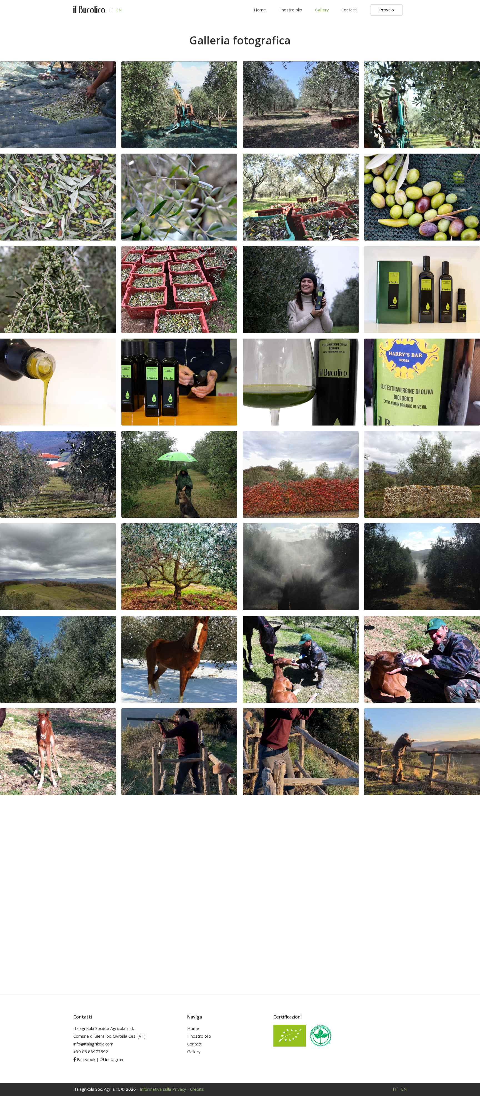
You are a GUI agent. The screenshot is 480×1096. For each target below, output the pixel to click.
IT (111, 10)
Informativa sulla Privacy (163, 1089)
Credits (197, 1089)
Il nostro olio (290, 9)
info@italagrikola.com (93, 1044)
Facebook (85, 1059)
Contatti (349, 9)
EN (119, 9)
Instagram (114, 1059)
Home (260, 9)
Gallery (322, 9)
